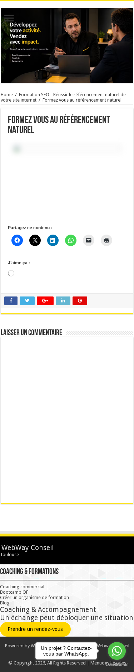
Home (7, 94)
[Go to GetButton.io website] (116, 664)
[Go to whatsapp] (117, 651)
